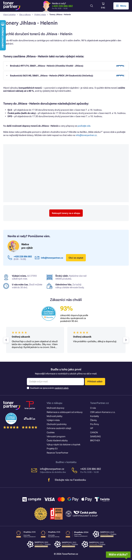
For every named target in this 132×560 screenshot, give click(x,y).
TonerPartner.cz (99, 403)
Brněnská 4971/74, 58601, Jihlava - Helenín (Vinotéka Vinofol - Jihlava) (46, 65)
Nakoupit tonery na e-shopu (66, 213)
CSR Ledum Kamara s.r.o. (102, 412)
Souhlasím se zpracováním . (49, 388)
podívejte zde (84, 126)
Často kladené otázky (57, 440)
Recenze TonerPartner (57, 452)
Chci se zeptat (76, 257)
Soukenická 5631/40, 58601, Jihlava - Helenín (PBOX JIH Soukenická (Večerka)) (51, 75)
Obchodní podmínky (56, 424)
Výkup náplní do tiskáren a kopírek (63, 444)
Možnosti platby (54, 416)
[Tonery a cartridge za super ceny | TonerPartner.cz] (11, 5)
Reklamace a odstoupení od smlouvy (64, 412)
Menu (123, 6)
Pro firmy (94, 424)
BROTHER (95, 440)
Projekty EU (52, 448)
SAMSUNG (95, 436)
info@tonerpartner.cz (86, 135)
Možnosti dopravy (55, 408)
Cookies (51, 432)
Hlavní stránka (9, 14)
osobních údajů (61, 388)
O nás (93, 408)
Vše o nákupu (25, 14)
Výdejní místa (40, 14)
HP (91, 428)
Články (93, 420)
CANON (94, 432)
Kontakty (94, 416)
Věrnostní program (56, 436)
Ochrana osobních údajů (59, 428)
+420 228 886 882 (62, 6)
